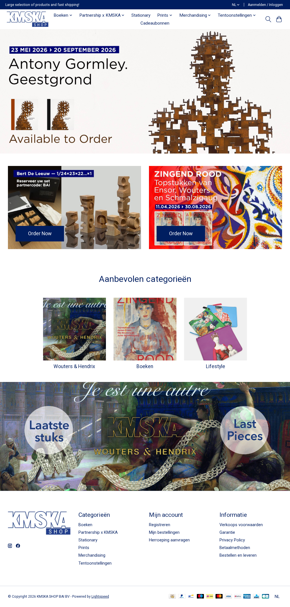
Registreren (159, 524)
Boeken (145, 366)
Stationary (140, 15)
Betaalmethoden (234, 547)
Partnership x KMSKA (98, 532)
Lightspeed (100, 597)
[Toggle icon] (268, 19)
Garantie (227, 532)
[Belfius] (237, 596)
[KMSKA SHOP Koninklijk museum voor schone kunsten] (27, 19)
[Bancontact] (191, 596)
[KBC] (256, 596)
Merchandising (91, 555)
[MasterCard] (219, 596)
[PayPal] (181, 596)
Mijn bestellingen (164, 532)
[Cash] (172, 596)
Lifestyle (215, 366)
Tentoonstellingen (95, 563)
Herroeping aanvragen (169, 540)
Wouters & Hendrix (74, 366)
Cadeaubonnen (154, 23)
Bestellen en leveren (238, 555)
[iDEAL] (209, 596)
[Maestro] (200, 596)
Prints (83, 547)
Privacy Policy (232, 540)
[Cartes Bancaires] (265, 596)
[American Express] (247, 596)
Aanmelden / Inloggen (265, 5)
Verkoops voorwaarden (241, 524)
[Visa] (228, 596)
